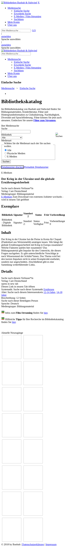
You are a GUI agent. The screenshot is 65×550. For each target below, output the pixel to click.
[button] (60, 135)
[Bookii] (11, 436)
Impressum (51, 544)
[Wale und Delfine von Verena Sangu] (33, 358)
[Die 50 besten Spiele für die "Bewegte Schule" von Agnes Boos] (33, 488)
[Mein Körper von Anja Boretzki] (33, 514)
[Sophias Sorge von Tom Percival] (11, 384)
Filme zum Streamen (44, 120)
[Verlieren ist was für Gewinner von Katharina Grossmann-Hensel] (33, 384)
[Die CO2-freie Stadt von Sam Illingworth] (33, 410)
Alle (9, 150)
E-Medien (12, 156)
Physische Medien (16, 153)
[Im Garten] (11, 462)
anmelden (6, 36)
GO (34, 30)
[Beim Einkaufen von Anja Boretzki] (33, 540)
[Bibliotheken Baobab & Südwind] (19, 2)
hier (45, 312)
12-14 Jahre (49, 292)
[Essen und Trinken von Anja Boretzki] (11, 514)
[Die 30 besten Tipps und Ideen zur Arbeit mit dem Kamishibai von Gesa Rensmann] (11, 358)
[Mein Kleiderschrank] (11, 540)
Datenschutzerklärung (33, 544)
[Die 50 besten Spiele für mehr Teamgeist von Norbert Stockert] (33, 462)
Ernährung (49, 289)
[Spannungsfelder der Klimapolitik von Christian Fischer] (11, 410)
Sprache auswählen (11, 39)
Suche (4, 128)
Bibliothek (6, 134)
